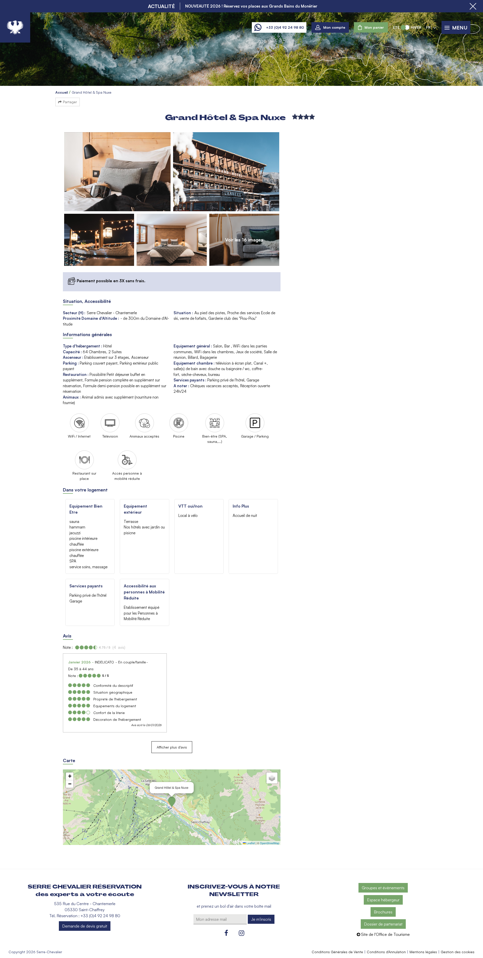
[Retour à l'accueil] (15, 27)
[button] (371, 27)
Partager (70, 102)
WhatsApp (258, 27)
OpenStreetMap (269, 843)
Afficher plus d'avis (172, 747)
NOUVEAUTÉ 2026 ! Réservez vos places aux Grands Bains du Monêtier (251, 6)
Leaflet (250, 843)
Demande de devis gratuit (84, 926)
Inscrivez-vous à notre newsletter (234, 890)
